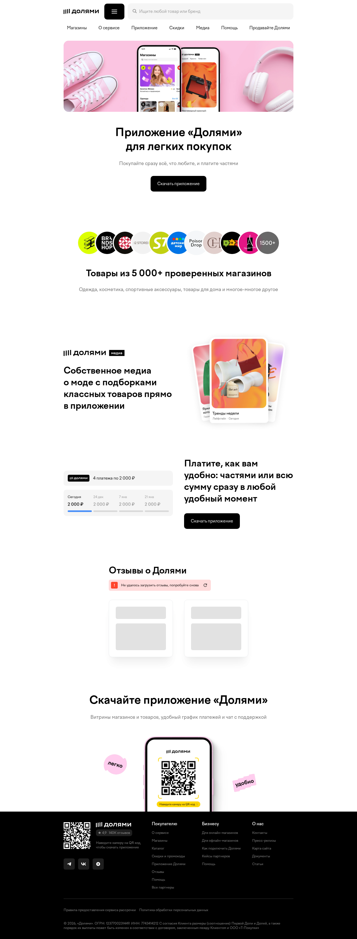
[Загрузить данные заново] (205, 585)
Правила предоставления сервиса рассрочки (100, 910)
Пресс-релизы (264, 841)
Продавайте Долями (269, 27)
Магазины (77, 27)
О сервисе (160, 833)
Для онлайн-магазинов (220, 833)
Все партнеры (163, 887)
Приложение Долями (168, 864)
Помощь (229, 27)
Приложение (144, 27)
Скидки (176, 27)
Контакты (259, 833)
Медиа (202, 27)
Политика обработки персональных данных (173, 910)
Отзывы (158, 872)
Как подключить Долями (221, 848)
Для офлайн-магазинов (220, 841)
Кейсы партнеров (216, 856)
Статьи (257, 864)
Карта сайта (261, 848)
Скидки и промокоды (168, 856)
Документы (261, 856)
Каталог (158, 848)
